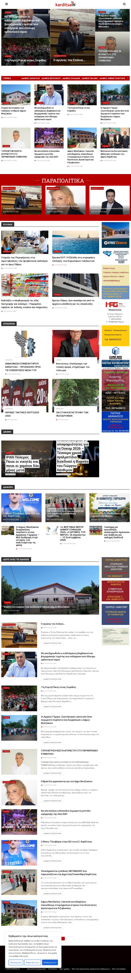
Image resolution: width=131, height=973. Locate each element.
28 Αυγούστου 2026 (61, 66)
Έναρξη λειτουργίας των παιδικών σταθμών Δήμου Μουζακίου (13, 111)
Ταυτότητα (52, 969)
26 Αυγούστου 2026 (109, 160)
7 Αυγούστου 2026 (60, 265)
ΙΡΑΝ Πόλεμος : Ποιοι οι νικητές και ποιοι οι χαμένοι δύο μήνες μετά (22, 463)
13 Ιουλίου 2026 (63, 374)
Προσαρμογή (16, 962)
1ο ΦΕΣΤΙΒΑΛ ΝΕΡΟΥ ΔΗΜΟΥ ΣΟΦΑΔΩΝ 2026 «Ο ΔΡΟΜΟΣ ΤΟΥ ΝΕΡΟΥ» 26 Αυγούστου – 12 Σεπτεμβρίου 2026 (72, 533)
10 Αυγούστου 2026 (13, 374)
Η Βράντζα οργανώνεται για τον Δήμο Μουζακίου (66, 781)
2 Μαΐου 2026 (10, 474)
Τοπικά (8, 13)
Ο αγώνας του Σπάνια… (69, 60)
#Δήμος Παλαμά (90, 78)
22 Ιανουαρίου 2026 (63, 474)
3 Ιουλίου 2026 (62, 420)
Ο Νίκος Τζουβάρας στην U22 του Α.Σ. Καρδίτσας (21, 514)
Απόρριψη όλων (33, 962)
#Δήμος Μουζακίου (51, 78)
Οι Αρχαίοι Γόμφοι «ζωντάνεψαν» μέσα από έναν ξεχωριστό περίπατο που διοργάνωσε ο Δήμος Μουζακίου (110, 21)
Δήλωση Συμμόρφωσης (36, 969)
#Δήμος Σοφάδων (71, 78)
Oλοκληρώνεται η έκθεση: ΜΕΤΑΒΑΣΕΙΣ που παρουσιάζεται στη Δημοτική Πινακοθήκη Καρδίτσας (65, 512)
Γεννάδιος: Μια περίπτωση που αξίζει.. (107, 208)
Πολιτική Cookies (119, 969)
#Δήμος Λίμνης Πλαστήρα (112, 78)
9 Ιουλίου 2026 (11, 420)
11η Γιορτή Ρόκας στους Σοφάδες (25, 60)
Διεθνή (59, 360)
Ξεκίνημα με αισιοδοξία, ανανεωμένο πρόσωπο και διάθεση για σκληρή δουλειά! (117, 532)
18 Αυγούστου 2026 (112, 541)
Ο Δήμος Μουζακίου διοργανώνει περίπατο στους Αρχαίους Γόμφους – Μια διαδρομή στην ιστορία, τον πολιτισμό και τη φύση (27, 536)
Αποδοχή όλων (50, 962)
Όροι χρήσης (64, 969)
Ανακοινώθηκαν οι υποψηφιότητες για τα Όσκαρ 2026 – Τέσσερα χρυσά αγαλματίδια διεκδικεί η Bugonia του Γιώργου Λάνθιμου (72, 455)
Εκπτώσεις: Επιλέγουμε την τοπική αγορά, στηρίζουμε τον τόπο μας (73, 367)
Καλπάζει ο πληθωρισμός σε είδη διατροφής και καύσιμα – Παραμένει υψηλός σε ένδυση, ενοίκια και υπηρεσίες (24, 304)
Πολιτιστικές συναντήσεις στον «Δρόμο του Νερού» (108, 514)
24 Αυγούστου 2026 (99, 519)
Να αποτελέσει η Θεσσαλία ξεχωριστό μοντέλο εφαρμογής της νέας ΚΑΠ (46, 154)
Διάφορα (6, 842)
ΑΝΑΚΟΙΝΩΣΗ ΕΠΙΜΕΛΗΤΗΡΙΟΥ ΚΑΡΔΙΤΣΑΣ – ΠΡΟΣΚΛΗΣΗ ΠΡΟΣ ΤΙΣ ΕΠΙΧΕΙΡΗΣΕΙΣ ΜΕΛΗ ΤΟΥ (23, 367)
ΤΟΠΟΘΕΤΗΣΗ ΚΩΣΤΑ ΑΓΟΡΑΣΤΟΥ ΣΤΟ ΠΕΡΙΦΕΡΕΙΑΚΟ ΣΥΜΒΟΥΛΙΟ (14, 154)
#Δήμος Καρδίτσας (30, 78)
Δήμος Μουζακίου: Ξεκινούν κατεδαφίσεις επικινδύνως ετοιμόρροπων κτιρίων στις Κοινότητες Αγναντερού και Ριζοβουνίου (80, 157)
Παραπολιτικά (60, 56)
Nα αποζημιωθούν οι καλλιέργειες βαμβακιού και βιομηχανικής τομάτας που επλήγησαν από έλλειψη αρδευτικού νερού (22, 24)
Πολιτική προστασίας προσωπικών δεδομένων (91, 969)
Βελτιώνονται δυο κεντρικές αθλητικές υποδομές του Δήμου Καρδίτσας (114, 154)
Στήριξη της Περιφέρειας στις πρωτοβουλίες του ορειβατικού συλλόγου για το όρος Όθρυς (24, 261)
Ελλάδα (6, 252)
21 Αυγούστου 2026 (9, 268)
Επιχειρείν (9, 360)
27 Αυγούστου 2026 (43, 160)
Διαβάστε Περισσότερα (52, 643)
